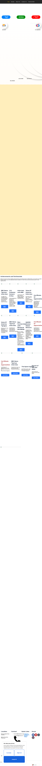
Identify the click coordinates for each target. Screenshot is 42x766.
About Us (18, 1)
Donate (12, 1)
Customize (8, 752)
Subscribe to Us (36, 17)
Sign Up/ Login (6, 17)
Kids (9, 1)
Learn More (4, 307)
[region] (14, 753)
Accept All (14, 759)
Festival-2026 (31, 1)
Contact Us (24, 1)
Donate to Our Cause (21, 17)
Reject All (19, 752)
